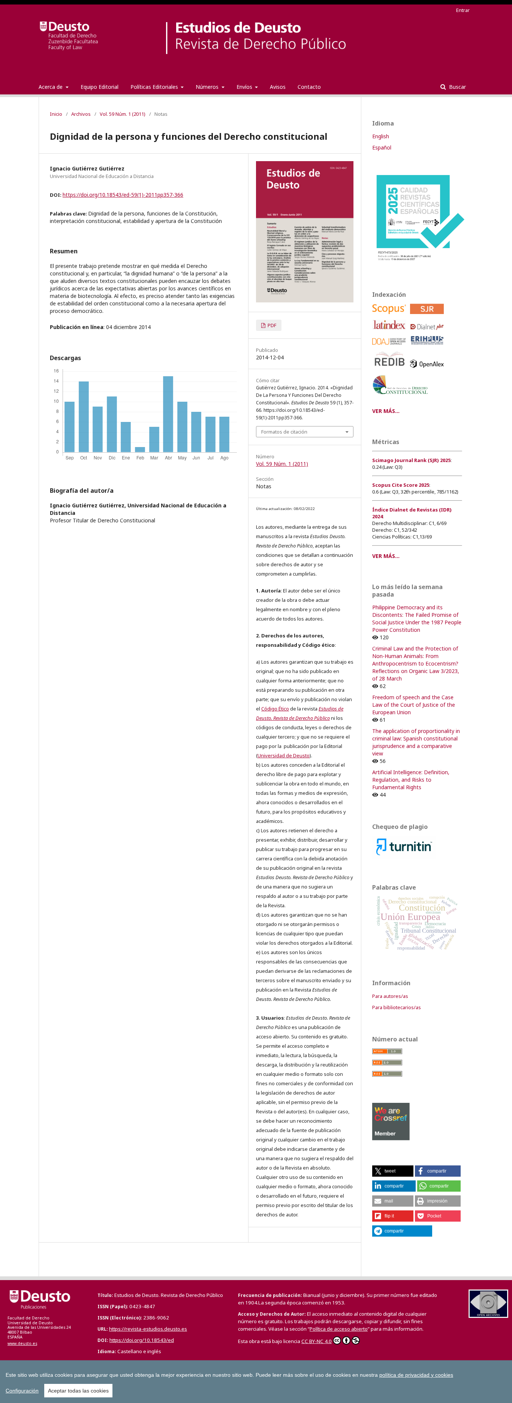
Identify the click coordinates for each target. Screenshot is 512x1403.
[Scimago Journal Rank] (428, 315)
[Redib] (390, 369)
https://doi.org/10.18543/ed (141, 1340)
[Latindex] (390, 331)
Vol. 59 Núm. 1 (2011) (122, 114)
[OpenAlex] (428, 369)
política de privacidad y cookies (416, 1375)
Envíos (245, 86)
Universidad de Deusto (283, 755)
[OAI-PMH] (488, 1315)
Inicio (56, 114)
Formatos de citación (284, 431)
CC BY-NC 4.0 (316, 1341)
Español (381, 147)
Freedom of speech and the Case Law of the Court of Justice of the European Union (413, 705)
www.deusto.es (22, 1343)
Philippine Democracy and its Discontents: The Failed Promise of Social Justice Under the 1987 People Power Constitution (416, 618)
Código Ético (275, 708)
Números (208, 86)
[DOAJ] (390, 346)
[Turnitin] (404, 856)
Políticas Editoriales (155, 86)
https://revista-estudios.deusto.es (148, 1328)
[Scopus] (390, 315)
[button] (392, 1171)
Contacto (309, 86)
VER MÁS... (386, 410)
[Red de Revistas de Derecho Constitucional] (401, 397)
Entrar (463, 10)
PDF (271, 325)
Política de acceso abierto (339, 1328)
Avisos (278, 86)
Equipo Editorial (99, 86)
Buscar (457, 86)
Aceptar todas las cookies (78, 1391)
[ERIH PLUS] (428, 346)
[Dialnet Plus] (428, 331)
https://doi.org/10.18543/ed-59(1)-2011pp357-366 (123, 194)
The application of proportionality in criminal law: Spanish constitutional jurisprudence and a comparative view (416, 742)
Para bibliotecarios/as (396, 1007)
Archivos (81, 114)
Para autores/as (390, 996)
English (380, 136)
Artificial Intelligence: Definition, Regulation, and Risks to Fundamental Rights (410, 780)
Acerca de (51, 86)
